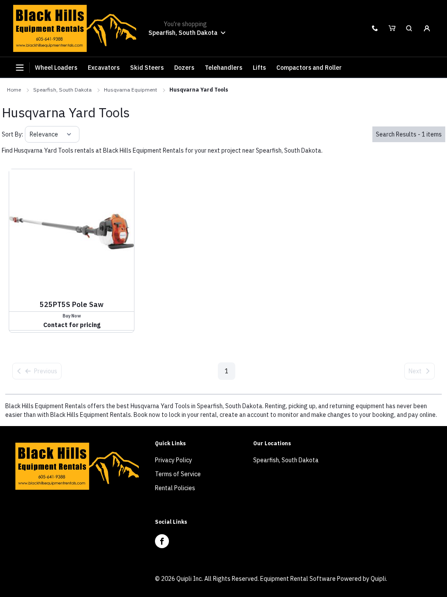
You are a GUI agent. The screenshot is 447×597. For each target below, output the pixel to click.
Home (14, 89)
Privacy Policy (173, 460)
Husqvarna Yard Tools (198, 89)
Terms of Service (178, 474)
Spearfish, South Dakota (62, 89)
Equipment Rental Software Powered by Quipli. (323, 579)
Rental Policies (175, 488)
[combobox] (30, 134)
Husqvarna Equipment (130, 89)
